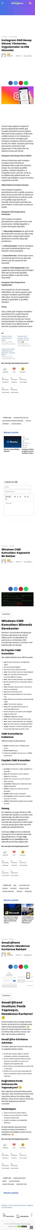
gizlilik (28, 421)
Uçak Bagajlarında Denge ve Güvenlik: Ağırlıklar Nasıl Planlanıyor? (28, 920)
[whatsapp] (26, 83)
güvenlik (5, 424)
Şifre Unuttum (22, 1184)
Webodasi (17, 1224)
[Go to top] (31, 1227)
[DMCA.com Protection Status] (22, 1226)
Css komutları (24, 885)
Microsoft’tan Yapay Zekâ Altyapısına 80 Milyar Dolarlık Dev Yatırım (11, 920)
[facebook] (10, 83)
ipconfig (13, 888)
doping (5, 888)
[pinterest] (21, 83)
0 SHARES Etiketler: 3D (20, 417)
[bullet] (27, 496)
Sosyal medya (16, 424)
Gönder (8, 497)
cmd (14, 885)
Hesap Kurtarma (8, 1184)
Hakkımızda (24, 1216)
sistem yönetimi (8, 891)
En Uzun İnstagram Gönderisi (12, 421)
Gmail (4, 1181)
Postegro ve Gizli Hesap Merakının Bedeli (6, 338)
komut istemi (24, 888)
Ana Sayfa (10, 1216)
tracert (19, 891)
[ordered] (25, 496)
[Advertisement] (17, 25)
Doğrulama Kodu (19, 1178)
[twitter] (16, 83)
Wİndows (28, 891)
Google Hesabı (14, 1181)
